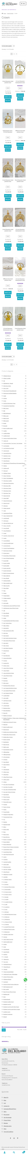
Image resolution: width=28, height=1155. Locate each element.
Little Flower (6, 705)
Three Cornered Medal (8, 972)
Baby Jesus (6, 408)
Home (4, 13)
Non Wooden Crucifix (8, 749)
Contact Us (6, 1106)
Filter (3, 1030)
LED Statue (6, 703)
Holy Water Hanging (8, 648)
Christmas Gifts (7, 485)
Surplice (5, 954)
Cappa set (5, 441)
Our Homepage (7, 1117)
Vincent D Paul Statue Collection (11, 984)
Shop (5, 1129)
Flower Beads (6, 595)
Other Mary (6, 774)
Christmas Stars (7, 491)
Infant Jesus (6, 665)
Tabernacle (6, 959)
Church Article (10, 13)
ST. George (5, 897)
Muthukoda (6, 742)
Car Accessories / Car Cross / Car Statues (12, 443)
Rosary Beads (6, 842)
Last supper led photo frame (10, 688)
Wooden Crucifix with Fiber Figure (11, 1007)
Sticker (5, 944)
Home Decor (6, 650)
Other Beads (6, 769)
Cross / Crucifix (6, 525)
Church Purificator (7, 500)
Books (4, 423)
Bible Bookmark (7, 413)
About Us (6, 1097)
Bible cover (5, 416)
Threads (5, 969)
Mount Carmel (6, 739)
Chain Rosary (6, 461)
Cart (5, 1103)
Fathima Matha (6, 580)
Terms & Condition (8, 1131)
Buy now (8, 100)
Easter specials (6, 568)
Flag (4, 590)
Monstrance (6, 729)
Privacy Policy (7, 1120)
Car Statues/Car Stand (8, 448)
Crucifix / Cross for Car (8, 535)
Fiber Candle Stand (7, 583)
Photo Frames (6, 797)
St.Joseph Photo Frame (8, 927)
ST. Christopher (7, 889)
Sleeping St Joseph (7, 874)
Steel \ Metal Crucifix (8, 939)
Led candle (5, 698)
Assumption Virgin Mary (8, 406)
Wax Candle (6, 989)
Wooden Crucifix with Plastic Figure (11, 1009)
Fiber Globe (6, 588)
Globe (4, 618)
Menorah (5, 724)
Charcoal (5, 470)
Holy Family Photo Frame (9, 640)
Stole (4, 947)
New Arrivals (6, 744)
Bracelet (5, 426)
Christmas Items (7, 488)
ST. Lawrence (6, 907)
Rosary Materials (7, 844)
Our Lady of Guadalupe (8, 784)
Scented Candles (7, 862)
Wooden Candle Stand (8, 1002)
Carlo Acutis (6, 450)
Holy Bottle (6, 628)
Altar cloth (5, 388)
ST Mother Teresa (7, 879)
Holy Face (5, 633)
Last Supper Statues (8, 693)
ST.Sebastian (6, 932)
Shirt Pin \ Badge (7, 869)
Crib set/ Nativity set (8, 523)
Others (5, 782)
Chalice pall (6, 468)
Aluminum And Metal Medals (10, 393)
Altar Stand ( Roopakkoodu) (9, 391)
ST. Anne (5, 882)
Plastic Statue (6, 807)
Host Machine (6, 655)
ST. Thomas (6, 924)
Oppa (4, 767)
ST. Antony (5, 884)
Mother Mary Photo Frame (9, 734)
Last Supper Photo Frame (9, 690)
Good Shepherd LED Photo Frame (11, 620)
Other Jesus (6, 772)
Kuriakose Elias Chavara (9, 685)
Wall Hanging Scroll (7, 987)
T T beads (5, 957)
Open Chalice (6, 764)
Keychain (5, 680)
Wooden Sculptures (7, 1014)
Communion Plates (7, 513)
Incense (5, 660)
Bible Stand (6, 418)
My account (6, 1114)
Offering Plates (6, 754)
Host (4, 653)
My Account (4, 1152)
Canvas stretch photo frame (10, 438)
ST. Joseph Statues (7, 902)
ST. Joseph (5, 899)
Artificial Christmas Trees (9, 403)
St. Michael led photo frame (9, 914)
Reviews (6, 1123)
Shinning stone (6, 867)
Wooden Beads (6, 999)
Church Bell (6, 498)
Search (14, 1152)
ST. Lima (5, 909)
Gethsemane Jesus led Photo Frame (11, 605)
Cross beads (6, 528)
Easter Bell (5, 560)
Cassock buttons (7, 453)
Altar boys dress (7, 386)
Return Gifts (6, 829)
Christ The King (7, 476)
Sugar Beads (6, 952)
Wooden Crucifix (7, 1004)
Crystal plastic (6, 545)
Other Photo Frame (7, 777)
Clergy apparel (6, 508)
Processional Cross (7, 817)
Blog (5, 1100)
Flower (4, 593)
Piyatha (5, 804)
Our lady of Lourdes (8, 787)
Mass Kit (5, 713)
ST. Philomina (6, 919)
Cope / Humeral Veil (7, 515)
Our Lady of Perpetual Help (9, 789)
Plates (4, 809)
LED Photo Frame (7, 700)
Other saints (6, 779)
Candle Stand (6, 435)
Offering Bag (6, 752)
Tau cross (5, 962)
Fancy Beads (6, 578)
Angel (4, 396)
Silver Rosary (6, 872)
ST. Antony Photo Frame (9, 887)
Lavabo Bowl (6, 695)
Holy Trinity (6, 645)
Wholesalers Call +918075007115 (9, 9)
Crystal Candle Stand (8, 543)
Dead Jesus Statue (7, 550)
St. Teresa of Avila (7, 922)
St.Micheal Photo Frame (8, 929)
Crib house (5, 520)
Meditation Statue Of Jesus (9, 722)
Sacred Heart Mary (7, 852)
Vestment (5, 982)
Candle (5, 431)
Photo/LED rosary (7, 802)
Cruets (4, 538)
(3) (5, 1041)
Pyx (4, 819)
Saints (4, 857)
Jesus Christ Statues (8, 668)
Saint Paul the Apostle (8, 854)
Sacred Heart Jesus (7, 849)
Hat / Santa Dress (7, 623)
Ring (4, 832)
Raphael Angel (6, 824)
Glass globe (6, 615)
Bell (4, 411)
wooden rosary (6, 1012)
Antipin (5, 398)
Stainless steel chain (8, 934)
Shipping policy (7, 1126)
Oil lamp (5, 759)
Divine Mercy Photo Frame (9, 555)
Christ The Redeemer (8, 478)
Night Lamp (6, 747)
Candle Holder (6, 433)
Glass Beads (6, 613)
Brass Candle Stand (7, 428)
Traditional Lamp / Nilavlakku (10, 974)
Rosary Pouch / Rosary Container (11, 847)
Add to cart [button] (8, 97)
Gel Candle (5, 603)
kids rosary (6, 683)
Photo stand (6, 799)
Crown (4, 533)
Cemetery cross (7, 456)
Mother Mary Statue (8, 737)
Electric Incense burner (8, 573)
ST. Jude (5, 904)
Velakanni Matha (7, 979)
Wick (4, 997)
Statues (5, 937)
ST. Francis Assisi (7, 892)
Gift (4, 610)
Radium (5, 822)
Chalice (5, 465)
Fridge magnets (7, 598)
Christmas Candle (7, 480)
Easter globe (6, 565)
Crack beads (6, 518)
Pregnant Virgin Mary (8, 814)
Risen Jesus (6, 834)
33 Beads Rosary (7, 376)
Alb (4, 381)
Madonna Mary (6, 708)
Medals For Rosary (7, 715)
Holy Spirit (5, 643)
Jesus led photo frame (8, 673)
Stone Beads (6, 949)
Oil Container (6, 757)
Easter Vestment (7, 570)
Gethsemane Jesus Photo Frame (10, 608)
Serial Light (6, 864)
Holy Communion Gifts (8, 630)
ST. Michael (6, 912)
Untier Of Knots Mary (8, 977)
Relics (4, 827)
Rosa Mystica (6, 837)
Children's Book (7, 473)
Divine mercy (6, 553)
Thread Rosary (6, 967)
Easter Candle (6, 563)
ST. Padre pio (6, 917)
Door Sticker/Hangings (8, 558)
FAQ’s (5, 1111)
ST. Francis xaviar (7, 894)
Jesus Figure (6, 670)
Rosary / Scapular (7, 839)
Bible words (6, 421)
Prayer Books (6, 812)
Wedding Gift (6, 994)
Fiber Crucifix (6, 585)
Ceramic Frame (6, 458)
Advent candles (7, 378)
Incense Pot (6, 663)
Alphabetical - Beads (8, 383)
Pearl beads (6, 794)
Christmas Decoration (8, 483)
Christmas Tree (6, 493)
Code (4, 510)
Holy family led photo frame (10, 638)
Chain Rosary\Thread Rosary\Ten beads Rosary (14, 463)
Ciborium (5, 505)
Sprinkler (5, 877)
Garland (5, 600)
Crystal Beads (6, 540)
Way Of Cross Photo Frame (9, 992)
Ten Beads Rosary (7, 964)
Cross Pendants (7, 530)
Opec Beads (6, 762)
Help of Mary (6, 625)
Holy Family (6, 635)
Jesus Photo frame (7, 675)
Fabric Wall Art (6, 575)
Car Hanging (6, 446)
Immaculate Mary (7, 658)
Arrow (4, 401)
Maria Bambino (6, 710)
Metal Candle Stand (7, 727)
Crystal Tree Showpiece (8, 548)
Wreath (5, 1017)
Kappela (5, 678)
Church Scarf (6, 503)
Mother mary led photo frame (10, 732)
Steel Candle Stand (7, 942)
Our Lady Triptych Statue (9, 792)
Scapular (5, 859)
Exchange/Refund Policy (10, 1109)
